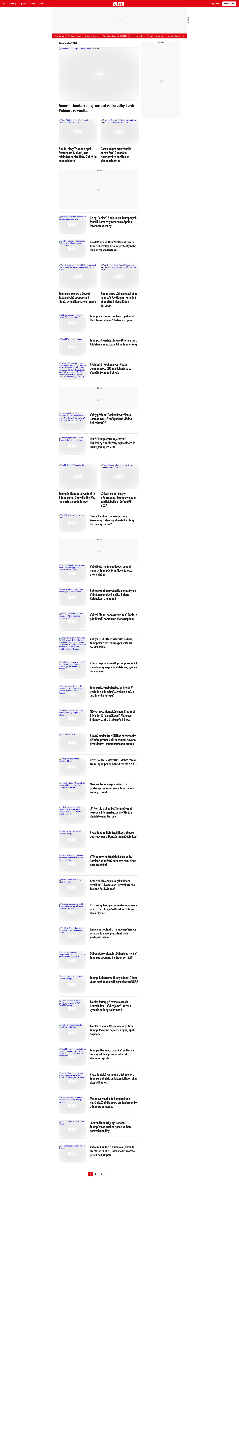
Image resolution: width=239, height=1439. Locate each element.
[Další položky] (184, 36)
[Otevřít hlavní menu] (3, 3)
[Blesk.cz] (119, 4)
